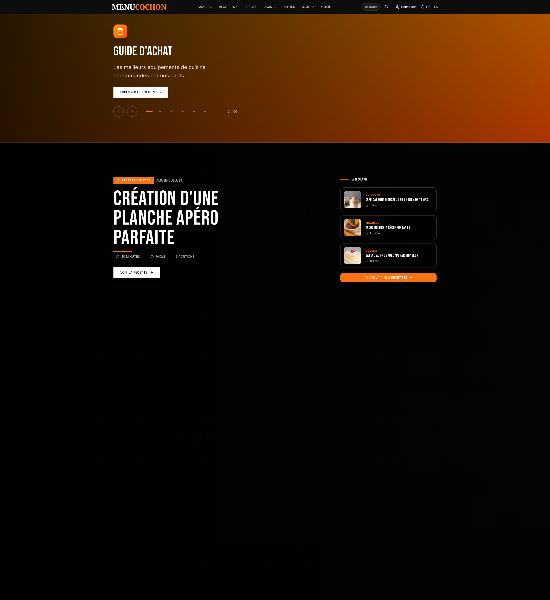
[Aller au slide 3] (171, 111)
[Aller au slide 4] (182, 111)
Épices (251, 7)
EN (436, 7)
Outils (289, 7)
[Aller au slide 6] (205, 111)
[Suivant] (132, 111)
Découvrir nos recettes (385, 277)
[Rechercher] (386, 7)
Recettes (227, 7)
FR (428, 7)
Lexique (269, 7)
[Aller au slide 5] (194, 111)
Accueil (205, 7)
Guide (326, 7)
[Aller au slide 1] (149, 111)
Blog (306, 7)
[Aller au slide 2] (160, 111)
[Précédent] (118, 111)
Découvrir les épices (138, 96)
